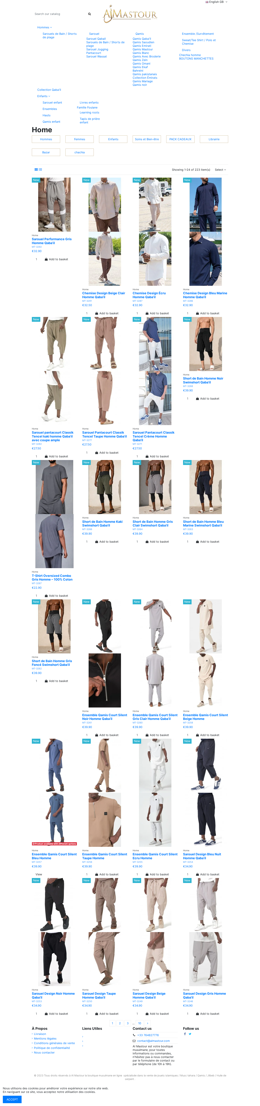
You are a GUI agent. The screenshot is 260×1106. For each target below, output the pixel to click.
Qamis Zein (140, 60)
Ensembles (50, 109)
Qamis (139, 33)
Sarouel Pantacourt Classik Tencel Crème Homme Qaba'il (153, 436)
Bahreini (138, 70)
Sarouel (94, 33)
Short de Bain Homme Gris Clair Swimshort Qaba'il (153, 523)
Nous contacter (44, 1052)
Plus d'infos (104, 1092)
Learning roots (89, 112)
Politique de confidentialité (52, 1048)
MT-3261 (87, 722)
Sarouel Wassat (96, 56)
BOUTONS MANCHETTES (196, 58)
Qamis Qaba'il (142, 38)
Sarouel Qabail (96, 38)
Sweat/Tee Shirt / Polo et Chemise (199, 41)
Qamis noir (140, 85)
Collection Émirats (145, 77)
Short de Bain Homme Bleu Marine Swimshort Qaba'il (203, 523)
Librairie (214, 139)
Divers (186, 50)
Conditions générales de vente (54, 1043)
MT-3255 (138, 862)
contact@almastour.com (153, 1041)
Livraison (40, 1034)
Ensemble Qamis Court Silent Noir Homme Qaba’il (104, 717)
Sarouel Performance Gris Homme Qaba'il (52, 241)
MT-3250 (87, 1001)
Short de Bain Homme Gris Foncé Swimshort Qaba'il (52, 663)
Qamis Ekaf (140, 67)
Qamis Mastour (143, 49)
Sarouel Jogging (97, 49)
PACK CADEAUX (180, 139)
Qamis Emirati (142, 46)
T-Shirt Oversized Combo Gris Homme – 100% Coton (52, 577)
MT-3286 (188, 301)
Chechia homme (190, 55)
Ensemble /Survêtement (198, 33)
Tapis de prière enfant (90, 120)
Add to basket (58, 259)
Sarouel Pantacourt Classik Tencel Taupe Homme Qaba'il (104, 434)
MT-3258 (188, 722)
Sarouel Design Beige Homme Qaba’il (149, 995)
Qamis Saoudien (143, 42)
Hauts (46, 115)
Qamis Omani (141, 63)
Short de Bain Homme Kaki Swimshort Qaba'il (102, 523)
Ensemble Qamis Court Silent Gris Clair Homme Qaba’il (155, 717)
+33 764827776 (148, 1035)
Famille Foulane (87, 107)
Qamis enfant (51, 121)
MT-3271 (137, 444)
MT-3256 (87, 862)
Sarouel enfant (52, 102)
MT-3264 (138, 529)
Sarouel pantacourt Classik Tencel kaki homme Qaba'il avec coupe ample (52, 436)
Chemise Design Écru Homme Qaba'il (149, 295)
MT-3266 (87, 529)
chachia (79, 152)
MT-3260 (138, 722)
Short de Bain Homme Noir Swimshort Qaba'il (203, 380)
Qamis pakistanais (145, 74)
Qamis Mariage (143, 81)
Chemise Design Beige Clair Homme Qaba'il (103, 295)
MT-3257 (37, 862)
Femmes (79, 139)
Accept (12, 1099)
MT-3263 (188, 529)
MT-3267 (37, 583)
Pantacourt (93, 53)
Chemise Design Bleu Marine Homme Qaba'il (205, 295)
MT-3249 (138, 1001)
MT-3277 (87, 440)
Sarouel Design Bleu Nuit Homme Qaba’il (202, 856)
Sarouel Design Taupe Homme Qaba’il (99, 995)
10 (139, 1023)
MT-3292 (37, 247)
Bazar (46, 152)
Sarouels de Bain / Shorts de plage (60, 35)
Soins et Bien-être (147, 139)
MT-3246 (188, 1001)
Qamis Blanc (141, 53)
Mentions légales (45, 1038)
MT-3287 (137, 301)
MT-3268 (188, 386)
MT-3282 (37, 444)
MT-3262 (37, 668)
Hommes (46, 139)
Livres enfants (89, 102)
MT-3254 (188, 862)
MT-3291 (87, 301)
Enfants (113, 139)
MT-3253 (37, 1001)
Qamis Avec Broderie (147, 56)
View (39, 874)
